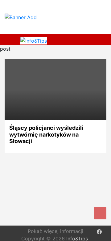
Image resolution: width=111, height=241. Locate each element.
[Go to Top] (100, 213)
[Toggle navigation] (12, 39)
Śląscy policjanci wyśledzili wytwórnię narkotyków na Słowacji (46, 134)
